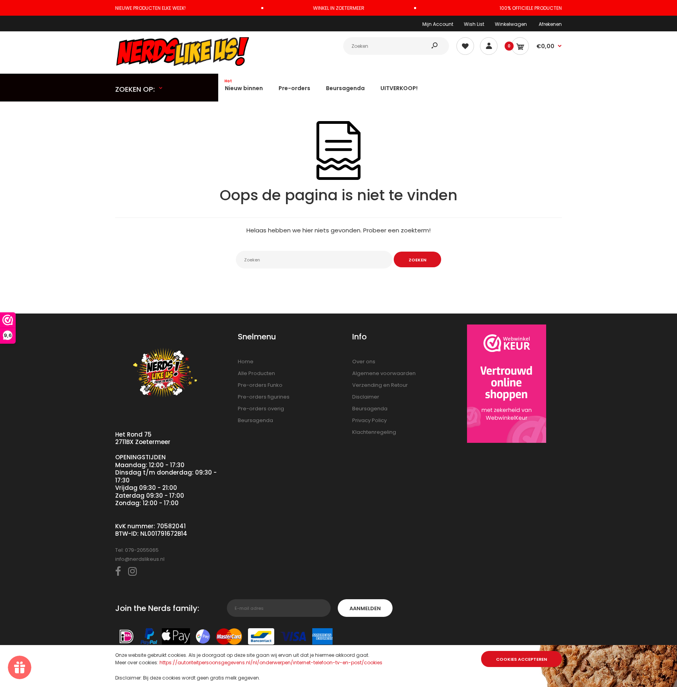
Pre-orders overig (261, 408)
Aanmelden (365, 608)
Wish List (474, 24)
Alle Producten (256, 373)
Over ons (363, 361)
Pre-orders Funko (260, 385)
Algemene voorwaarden (384, 373)
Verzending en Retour (380, 385)
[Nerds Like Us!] (183, 64)
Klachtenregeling (374, 432)
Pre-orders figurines (264, 397)
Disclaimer (365, 397)
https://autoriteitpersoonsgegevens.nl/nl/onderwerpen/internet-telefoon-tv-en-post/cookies (270, 662)
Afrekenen (550, 24)
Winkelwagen (511, 24)
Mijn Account (437, 24)
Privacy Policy (369, 420)
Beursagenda (255, 420)
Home (245, 361)
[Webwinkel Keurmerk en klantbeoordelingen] (506, 385)
